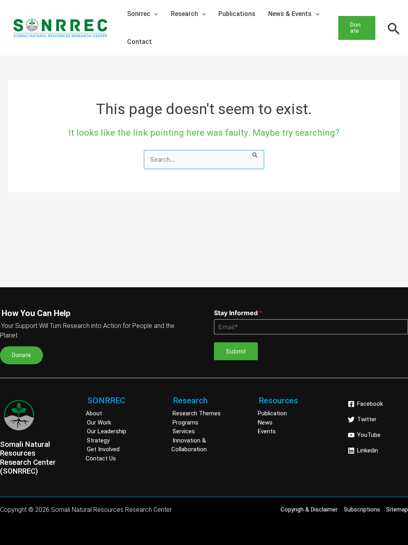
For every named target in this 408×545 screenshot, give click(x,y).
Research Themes (197, 413)
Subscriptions (362, 509)
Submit (236, 351)
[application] (154, 14)
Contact (139, 41)
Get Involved (103, 449)
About (94, 413)
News (265, 422)
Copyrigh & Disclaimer (309, 509)
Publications (236, 14)
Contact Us (101, 458)
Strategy (98, 440)
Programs (185, 422)
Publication (272, 413)
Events (267, 431)
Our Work (99, 422)
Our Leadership (106, 431)
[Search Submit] (255, 154)
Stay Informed (238, 313)
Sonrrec (138, 14)
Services (184, 431)
